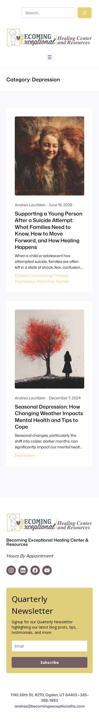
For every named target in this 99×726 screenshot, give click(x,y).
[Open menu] (49, 57)
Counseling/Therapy (49, 275)
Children (22, 275)
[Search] (85, 12)
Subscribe (49, 662)
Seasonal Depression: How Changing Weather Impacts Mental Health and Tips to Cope (49, 416)
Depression (25, 281)
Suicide (62, 281)
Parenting (45, 281)
